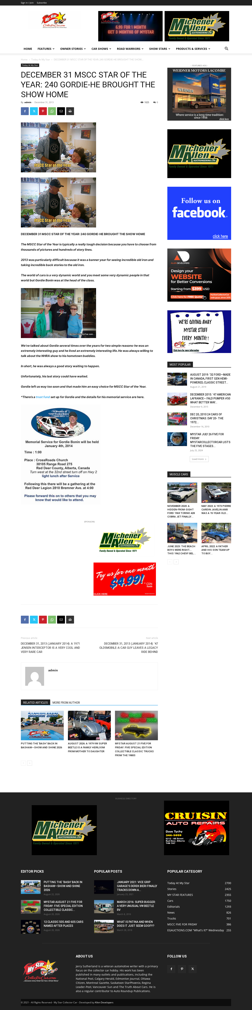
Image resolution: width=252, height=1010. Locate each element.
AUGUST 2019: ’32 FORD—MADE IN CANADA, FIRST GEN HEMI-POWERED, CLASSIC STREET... (210, 378)
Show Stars (158, 49)
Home (28, 49)
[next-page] (29, 763)
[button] (226, 49)
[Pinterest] (43, 111)
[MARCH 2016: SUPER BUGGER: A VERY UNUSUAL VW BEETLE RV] (104, 906)
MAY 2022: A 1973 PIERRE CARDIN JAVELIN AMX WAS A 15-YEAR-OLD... (216, 510)
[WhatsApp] (52, 111)
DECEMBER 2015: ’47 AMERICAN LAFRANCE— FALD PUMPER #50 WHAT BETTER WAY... (210, 398)
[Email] (61, 111)
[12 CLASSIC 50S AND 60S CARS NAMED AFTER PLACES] (31, 927)
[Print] (70, 111)
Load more (198, 459)
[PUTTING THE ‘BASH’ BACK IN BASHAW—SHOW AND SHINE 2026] (42, 725)
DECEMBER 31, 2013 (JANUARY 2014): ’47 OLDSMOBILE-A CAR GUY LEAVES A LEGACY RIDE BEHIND (128, 648)
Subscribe (42, 2)
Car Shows (100, 49)
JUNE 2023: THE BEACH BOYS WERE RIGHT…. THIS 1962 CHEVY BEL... (181, 550)
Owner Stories (71, 49)
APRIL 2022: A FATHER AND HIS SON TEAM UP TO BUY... (215, 550)
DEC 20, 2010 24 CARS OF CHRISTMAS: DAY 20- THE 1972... (206, 418)
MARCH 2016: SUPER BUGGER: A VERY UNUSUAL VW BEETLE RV (136, 905)
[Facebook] (25, 111)
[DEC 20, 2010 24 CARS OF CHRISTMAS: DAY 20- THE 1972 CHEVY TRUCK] (177, 418)
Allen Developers (104, 1002)
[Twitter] (34, 111)
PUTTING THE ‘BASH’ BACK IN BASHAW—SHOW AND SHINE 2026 (63, 886)
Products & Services (191, 49)
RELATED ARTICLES (35, 702)
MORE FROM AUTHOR (66, 702)
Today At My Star (40, 59)
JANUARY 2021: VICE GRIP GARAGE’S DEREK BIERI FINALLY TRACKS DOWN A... (137, 886)
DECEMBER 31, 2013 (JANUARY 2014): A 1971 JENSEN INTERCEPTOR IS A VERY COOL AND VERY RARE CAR (50, 648)
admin (27, 102)
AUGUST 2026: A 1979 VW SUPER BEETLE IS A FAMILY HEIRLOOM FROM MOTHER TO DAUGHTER (87, 747)
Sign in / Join (27, 2)
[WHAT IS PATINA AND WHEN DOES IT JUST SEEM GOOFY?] (104, 926)
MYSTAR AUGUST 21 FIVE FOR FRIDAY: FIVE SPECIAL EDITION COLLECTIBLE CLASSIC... (63, 905)
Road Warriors (128, 49)
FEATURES (44, 49)
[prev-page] (23, 763)
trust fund (43, 397)
